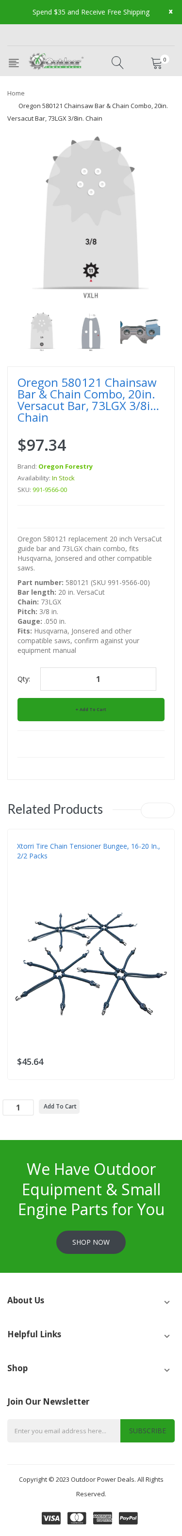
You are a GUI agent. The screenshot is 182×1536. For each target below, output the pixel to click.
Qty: (23, 678)
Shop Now (91, 1242)
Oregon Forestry (65, 466)
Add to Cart (93, 709)
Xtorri (27, 875)
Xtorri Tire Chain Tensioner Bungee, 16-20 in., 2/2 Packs (88, 850)
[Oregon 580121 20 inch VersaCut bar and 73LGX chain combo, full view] (42, 331)
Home (16, 93)
